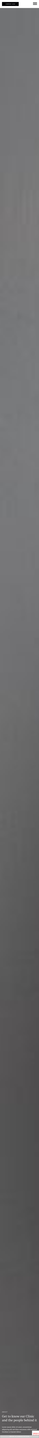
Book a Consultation (19, 1436)
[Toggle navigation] (35, 4)
